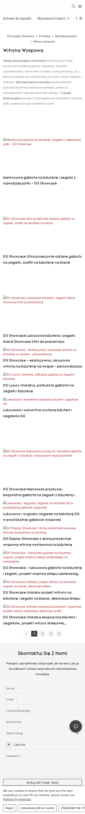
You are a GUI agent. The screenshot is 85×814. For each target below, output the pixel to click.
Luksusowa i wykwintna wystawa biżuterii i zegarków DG (37, 413)
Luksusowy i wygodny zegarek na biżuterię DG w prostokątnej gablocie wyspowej (41, 517)
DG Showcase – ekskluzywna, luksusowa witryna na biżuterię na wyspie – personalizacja (42, 363)
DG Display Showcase (20, 36)
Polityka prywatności (17, 799)
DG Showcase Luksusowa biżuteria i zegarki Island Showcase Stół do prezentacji (39, 339)
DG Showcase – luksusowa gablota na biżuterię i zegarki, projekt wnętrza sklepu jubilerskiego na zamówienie (42, 571)
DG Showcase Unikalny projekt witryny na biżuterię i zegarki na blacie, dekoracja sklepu (41, 595)
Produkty (44, 36)
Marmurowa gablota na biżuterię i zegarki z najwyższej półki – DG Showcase (39, 181)
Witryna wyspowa (44, 41)
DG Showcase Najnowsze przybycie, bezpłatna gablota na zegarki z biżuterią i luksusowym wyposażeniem (38, 493)
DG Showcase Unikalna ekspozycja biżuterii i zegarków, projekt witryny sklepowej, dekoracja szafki (40, 621)
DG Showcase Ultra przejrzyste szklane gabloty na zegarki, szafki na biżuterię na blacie (42, 259)
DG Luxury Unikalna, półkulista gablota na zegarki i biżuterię (38, 388)
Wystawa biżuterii (66, 36)
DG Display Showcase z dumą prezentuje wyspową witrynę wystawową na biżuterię (37, 542)
